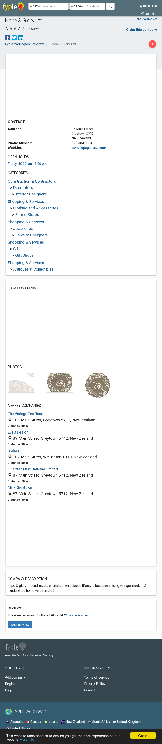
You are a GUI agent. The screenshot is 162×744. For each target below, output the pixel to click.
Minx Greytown (20, 487)
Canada (35, 722)
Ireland (52, 722)
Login (9, 690)
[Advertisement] (43, 85)
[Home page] (13, 6)
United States (19, 728)
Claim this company (141, 30)
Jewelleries (23, 228)
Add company (15, 677)
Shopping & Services (26, 201)
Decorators (23, 187)
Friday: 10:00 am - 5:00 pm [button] (27, 164)
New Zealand (75, 722)
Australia (16, 722)
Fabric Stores (27, 214)
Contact (89, 690)
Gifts (17, 248)
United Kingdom (128, 722)
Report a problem (146, 18)
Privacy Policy (94, 684)
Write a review (20, 625)
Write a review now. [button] (77, 615)
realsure (15, 451)
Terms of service (96, 677)
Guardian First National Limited (33, 469)
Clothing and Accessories (35, 208)
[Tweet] (14, 37)
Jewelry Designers (31, 235)
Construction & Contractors (32, 181)
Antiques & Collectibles (33, 269)
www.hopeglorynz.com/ (89, 148)
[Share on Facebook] (7, 37)
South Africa (100, 722)
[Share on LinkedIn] (20, 37)
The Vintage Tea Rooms (27, 414)
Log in (149, 14)
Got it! (143, 735)
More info (26, 739)
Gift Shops (24, 255)
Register (150, 6)
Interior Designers (31, 194)
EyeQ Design (18, 432)
